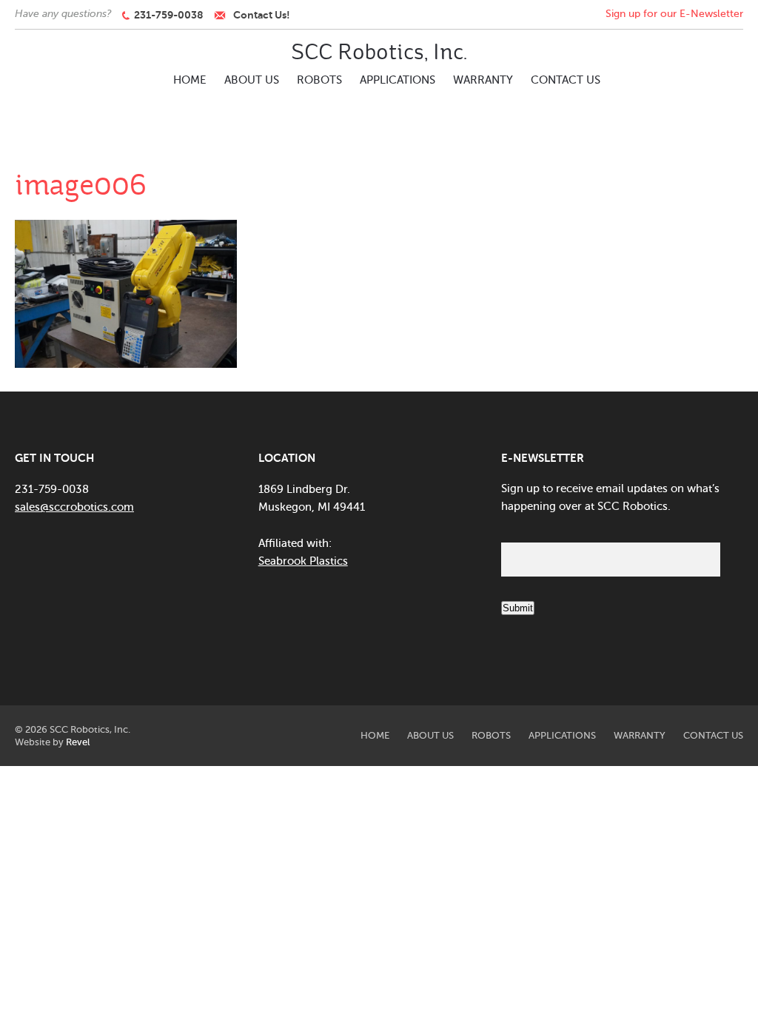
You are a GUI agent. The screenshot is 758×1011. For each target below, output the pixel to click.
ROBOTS (319, 80)
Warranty (483, 80)
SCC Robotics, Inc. (379, 52)
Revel (78, 742)
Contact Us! (261, 15)
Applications (397, 80)
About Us (251, 80)
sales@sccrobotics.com (74, 507)
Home (190, 80)
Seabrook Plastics (303, 561)
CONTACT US (565, 80)
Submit (518, 608)
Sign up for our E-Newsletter (674, 13)
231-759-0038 (167, 15)
